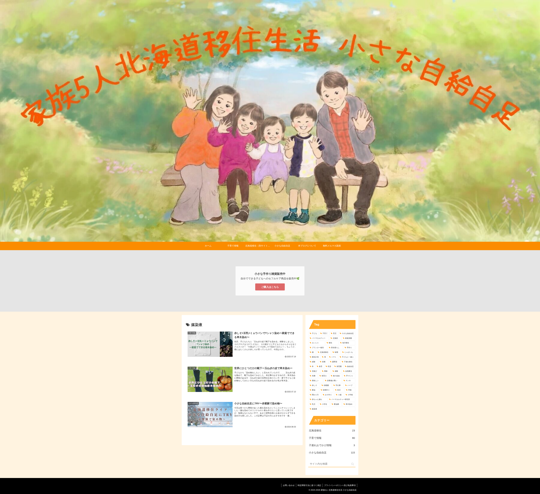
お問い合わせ (289, 485)
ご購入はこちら (270, 287)
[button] (352, 464)
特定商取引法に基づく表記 (309, 485)
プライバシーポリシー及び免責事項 (340, 485)
